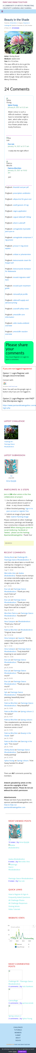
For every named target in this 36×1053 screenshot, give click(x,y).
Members (18, 1033)
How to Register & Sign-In (18, 894)
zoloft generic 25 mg (20, 205)
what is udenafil (19, 223)
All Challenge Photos (16, 900)
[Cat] (11, 467)
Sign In (18, 1040)
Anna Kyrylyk (11, 481)
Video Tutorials (14, 909)
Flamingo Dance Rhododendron (20, 878)
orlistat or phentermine (22, 254)
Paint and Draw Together (22, 1044)
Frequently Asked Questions (19, 897)
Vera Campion (9, 621)
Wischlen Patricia (11, 613)
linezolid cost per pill (20, 187)
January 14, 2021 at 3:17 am (18, 146)
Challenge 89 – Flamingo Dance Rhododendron (9, 444)
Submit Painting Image (20, 517)
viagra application (19, 211)
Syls (5, 692)
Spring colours (26, 720)
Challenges (18, 1027)
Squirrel (21, 638)
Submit (18, 1035)
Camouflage (13, 1000)
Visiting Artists (14, 906)
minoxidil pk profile (20, 294)
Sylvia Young (13, 105)
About (18, 1038)
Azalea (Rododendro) (16, 859)
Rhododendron (24, 621)
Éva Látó (11, 144)
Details (15, 1051)
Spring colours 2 (27, 711)
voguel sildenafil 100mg (22, 217)
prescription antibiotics (21, 193)
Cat (11, 476)
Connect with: (8, 380)
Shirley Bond (13, 23)
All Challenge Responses (17, 903)
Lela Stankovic (27, 986)
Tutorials (18, 1030)
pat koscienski (27, 1003)
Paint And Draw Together (15, 2)
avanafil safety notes (21, 308)
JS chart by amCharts (15, 927)
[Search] (31, 543)
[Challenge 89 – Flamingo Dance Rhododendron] (11, 432)
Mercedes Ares (10, 573)
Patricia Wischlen (14, 168)
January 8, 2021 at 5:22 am (18, 107)
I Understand (22, 1051)
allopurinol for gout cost (22, 199)
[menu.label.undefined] (33, 926)
